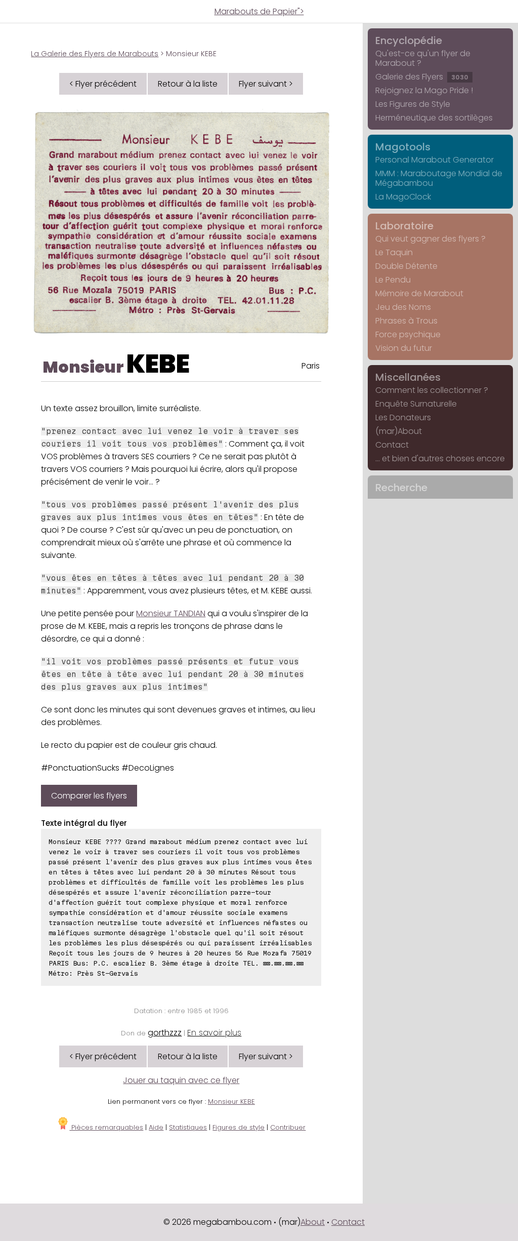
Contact (392, 445)
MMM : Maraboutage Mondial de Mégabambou (438, 178)
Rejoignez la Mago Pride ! (424, 90)
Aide (156, 1127)
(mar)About (398, 431)
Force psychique (408, 334)
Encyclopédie (408, 40)
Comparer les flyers (89, 796)
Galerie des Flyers (421, 77)
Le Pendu (393, 280)
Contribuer (288, 1127)
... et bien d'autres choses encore (440, 458)
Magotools (402, 147)
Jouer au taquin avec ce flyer (181, 1080)
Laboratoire (404, 226)
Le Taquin (394, 252)
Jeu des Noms (403, 307)
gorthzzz (165, 1032)
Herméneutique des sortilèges (434, 118)
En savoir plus (214, 1032)
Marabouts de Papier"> (259, 11)
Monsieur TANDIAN (170, 613)
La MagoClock (403, 197)
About (312, 1222)
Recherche (401, 488)
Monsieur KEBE (231, 1101)
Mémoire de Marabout (419, 293)
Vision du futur (403, 348)
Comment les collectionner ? (431, 390)
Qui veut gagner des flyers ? (430, 239)
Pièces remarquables (106, 1127)
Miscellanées (408, 377)
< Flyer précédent (103, 84)
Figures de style (238, 1127)
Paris (310, 366)
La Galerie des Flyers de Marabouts (94, 54)
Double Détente (406, 266)
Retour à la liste (188, 84)
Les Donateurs (403, 417)
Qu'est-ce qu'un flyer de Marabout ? (422, 58)
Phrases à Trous (406, 321)
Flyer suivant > (266, 84)
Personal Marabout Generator (434, 160)
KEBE (158, 364)
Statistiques (188, 1127)
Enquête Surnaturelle (416, 404)
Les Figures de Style (412, 104)
